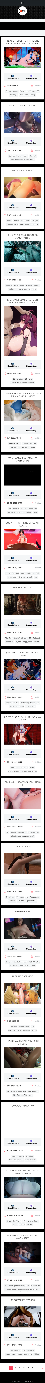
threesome (32, 508)
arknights (24, 767)
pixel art (28, 512)
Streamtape (32, 78)
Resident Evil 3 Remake (16, 1091)
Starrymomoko (33, 832)
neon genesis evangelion (19, 1286)
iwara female (30, 1160)
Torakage (14, 95)
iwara (9, 220)
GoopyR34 (35, 1286)
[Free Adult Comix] (22, 11)
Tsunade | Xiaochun (22, 1106)
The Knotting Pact (22, 588)
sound (34, 1030)
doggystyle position (31, 642)
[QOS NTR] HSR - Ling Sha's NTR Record (22, 524)
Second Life (15, 1350)
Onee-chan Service (22, 170)
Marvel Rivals (24, 1026)
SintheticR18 (22, 1095)
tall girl (29, 1224)
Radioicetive (19, 285)
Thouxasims (34, 897)
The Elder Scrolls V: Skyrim (16, 638)
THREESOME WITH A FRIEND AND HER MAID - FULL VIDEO (22, 395)
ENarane (28, 379)
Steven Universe (29, 444)
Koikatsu (30, 573)
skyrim (18, 642)
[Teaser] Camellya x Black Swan (22, 654)
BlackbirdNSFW (14, 1030)
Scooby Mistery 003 (22, 1300)
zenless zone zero (20, 156)
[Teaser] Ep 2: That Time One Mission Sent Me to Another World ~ (23, 44)
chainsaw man (15, 444)
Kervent (33, 156)
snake (34, 289)
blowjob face (12, 224)
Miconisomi (25, 220)
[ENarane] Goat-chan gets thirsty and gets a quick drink (22, 303)
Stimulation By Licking (22, 106)
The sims (20, 897)
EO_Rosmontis (14, 771)
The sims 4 (10, 897)
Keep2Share (13, 78)
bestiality (10, 642)
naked (22, 1224)
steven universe (28, 447)
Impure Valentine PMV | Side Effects (22, 1042)
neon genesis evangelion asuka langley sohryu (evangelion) (22, 1291)
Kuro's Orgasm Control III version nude (22, 1172)
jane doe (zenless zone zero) (22, 159)
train (35, 512)
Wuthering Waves (27, 91)
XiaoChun (30, 1156)
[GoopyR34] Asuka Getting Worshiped (22, 1237)
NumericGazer (32, 1221)
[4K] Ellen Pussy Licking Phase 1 (22, 783)
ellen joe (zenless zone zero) (22, 836)
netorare (12, 901)
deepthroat (24, 224)
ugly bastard (31, 901)
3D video (37, 85)
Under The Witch (13, 1221)
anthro (11, 289)
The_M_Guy (15, 447)
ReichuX (36, 638)
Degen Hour (22, 912)
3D (38, 91)
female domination (15, 512)
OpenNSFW (30, 706)
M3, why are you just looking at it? (22, 718)
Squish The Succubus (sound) (22, 382)
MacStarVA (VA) (32, 285)
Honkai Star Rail (12, 573)
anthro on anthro (23, 289)
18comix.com (28, 1381)
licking (36, 1354)
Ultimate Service (22, 976)
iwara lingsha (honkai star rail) (20, 577)
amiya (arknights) (29, 771)
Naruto (21, 1156)
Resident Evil (33, 1091)
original (9, 285)
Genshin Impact (12, 91)
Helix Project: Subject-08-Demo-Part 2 (22, 236)
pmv (30, 1095)
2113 (37, 573)
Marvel (14, 1026)
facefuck (34, 224)
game (15, 1224)
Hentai (16, 220)
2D (14, 379)
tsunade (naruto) (16, 1160)
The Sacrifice (22, 847)
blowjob (35, 220)
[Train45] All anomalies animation (22, 459)
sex (35, 577)
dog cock (28, 1354)
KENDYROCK (34, 962)
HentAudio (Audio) (27, 95)
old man (21, 901)
